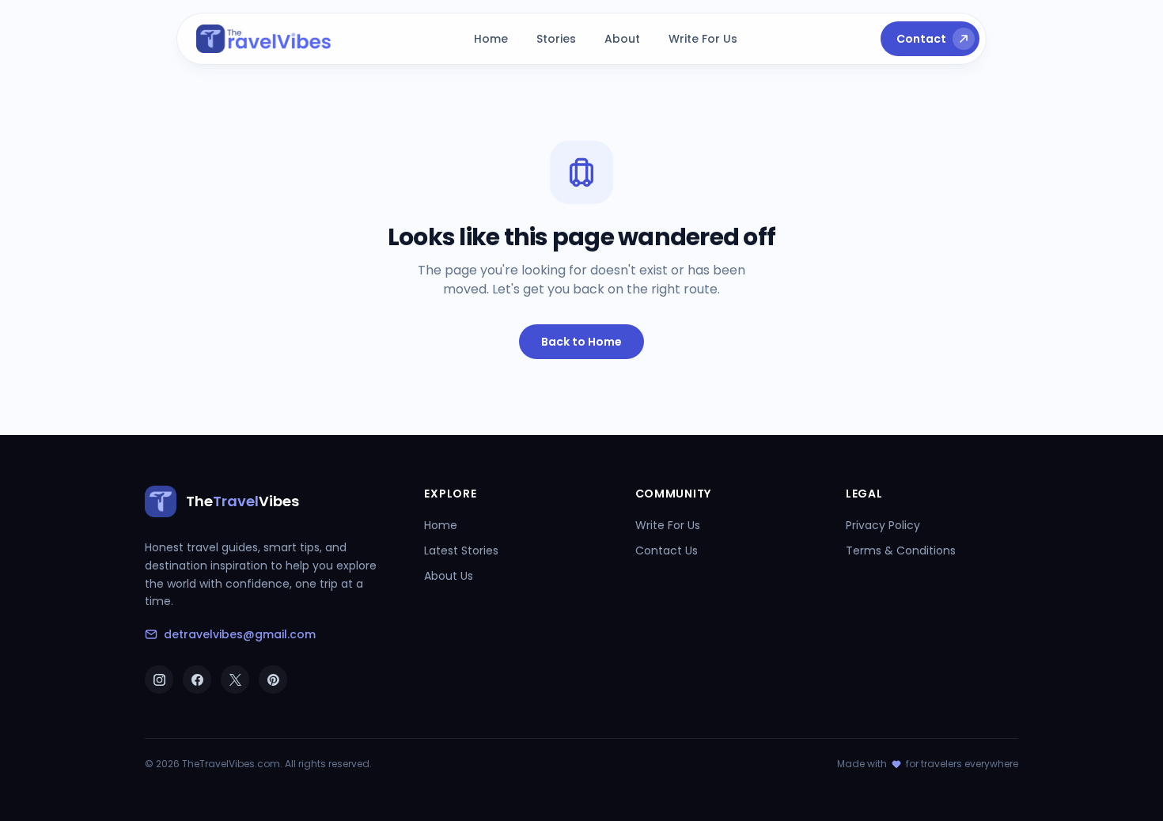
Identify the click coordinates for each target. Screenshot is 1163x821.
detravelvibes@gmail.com (240, 634)
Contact (921, 39)
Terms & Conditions (901, 550)
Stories (556, 39)
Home (491, 39)
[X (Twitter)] (235, 679)
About (622, 39)
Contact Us (666, 550)
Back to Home (581, 342)
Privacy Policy (883, 525)
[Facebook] (197, 679)
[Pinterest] (273, 679)
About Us (448, 576)
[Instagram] (159, 679)
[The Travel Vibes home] (263, 39)
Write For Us (703, 39)
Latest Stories (461, 550)
